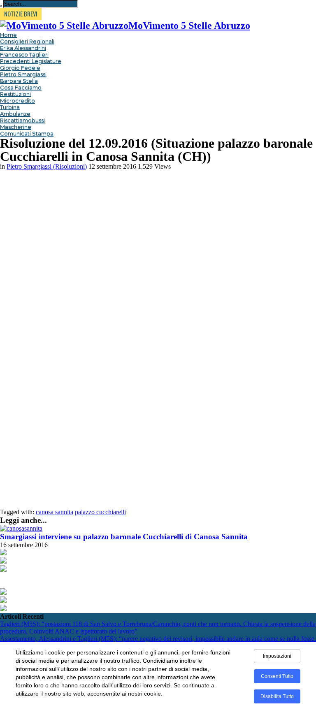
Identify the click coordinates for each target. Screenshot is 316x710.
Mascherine (15, 126)
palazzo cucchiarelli (100, 511)
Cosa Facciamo (21, 87)
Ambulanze (15, 113)
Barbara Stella (19, 80)
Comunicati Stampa (26, 133)
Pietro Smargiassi (23, 74)
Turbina (10, 107)
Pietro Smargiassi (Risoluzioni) (47, 166)
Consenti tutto (277, 676)
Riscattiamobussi (22, 120)
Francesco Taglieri (24, 54)
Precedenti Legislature (30, 61)
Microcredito (17, 100)
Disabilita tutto (277, 696)
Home (8, 34)
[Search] (1, 6)
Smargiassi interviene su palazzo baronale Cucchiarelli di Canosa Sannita (124, 536)
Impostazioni (277, 656)
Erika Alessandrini (23, 47)
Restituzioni (15, 93)
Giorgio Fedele (20, 67)
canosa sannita (54, 511)
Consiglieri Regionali (27, 41)
